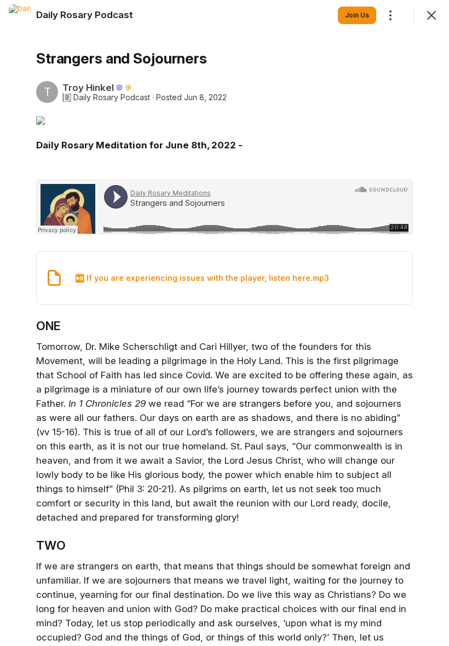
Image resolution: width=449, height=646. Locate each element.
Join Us (357, 15)
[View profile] (20, 15)
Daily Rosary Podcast (111, 97)
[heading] (84, 14)
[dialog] (224, 323)
